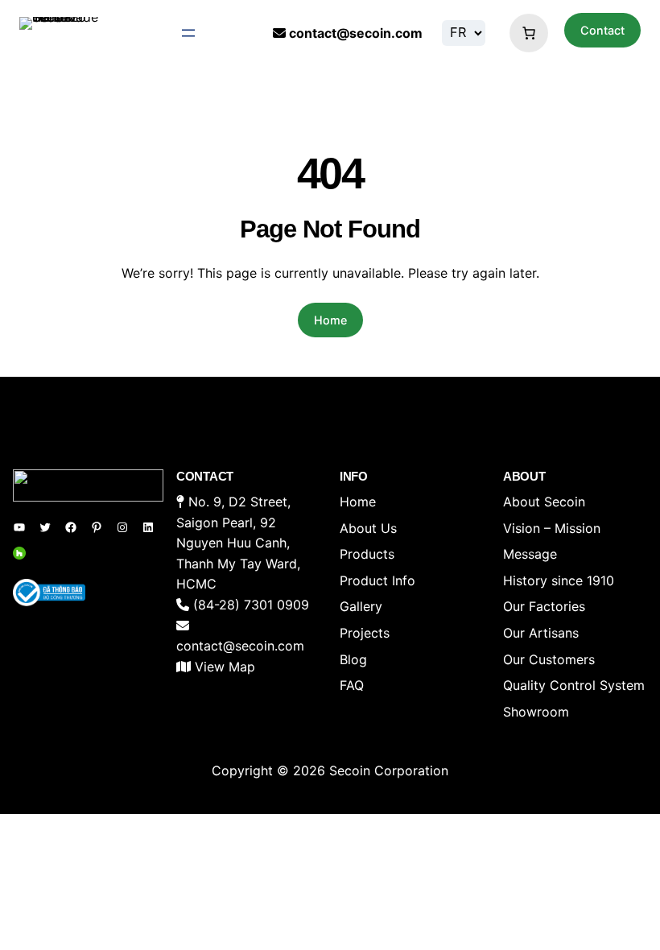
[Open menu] (188, 33)
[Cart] (525, 33)
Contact (602, 30)
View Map (225, 667)
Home (330, 320)
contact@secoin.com (356, 33)
